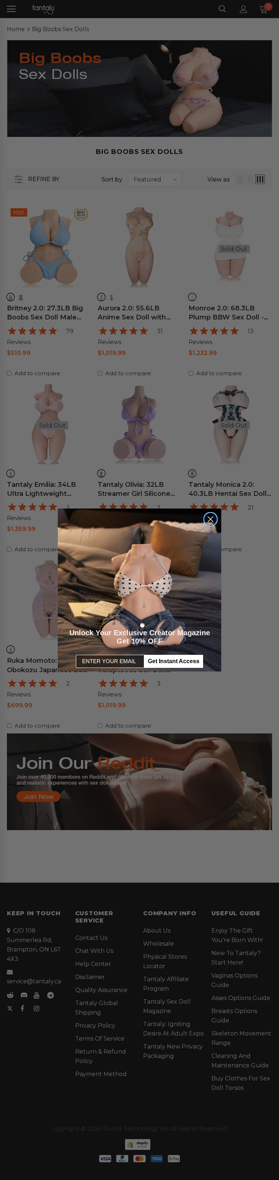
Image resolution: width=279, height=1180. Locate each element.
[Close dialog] (210, 519)
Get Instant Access (173, 661)
